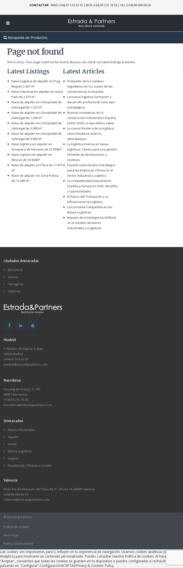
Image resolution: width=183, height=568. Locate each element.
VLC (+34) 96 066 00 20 (135, 5)
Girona (13, 277)
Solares (13, 458)
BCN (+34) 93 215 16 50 (101, 5)
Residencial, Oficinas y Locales (30, 465)
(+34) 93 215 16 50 (16, 400)
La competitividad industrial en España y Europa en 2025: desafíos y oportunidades (92, 186)
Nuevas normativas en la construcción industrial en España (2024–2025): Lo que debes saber (91, 117)
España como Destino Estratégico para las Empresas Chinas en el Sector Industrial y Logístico (91, 170)
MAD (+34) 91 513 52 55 (67, 5)
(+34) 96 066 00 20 (16, 494)
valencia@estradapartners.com (26, 499)
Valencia (14, 291)
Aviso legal (11, 535)
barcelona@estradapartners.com (28, 405)
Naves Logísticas (20, 451)
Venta (12, 444)
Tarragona (15, 284)
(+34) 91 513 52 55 (16, 359)
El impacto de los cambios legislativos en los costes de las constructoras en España (90, 86)
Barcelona (15, 270)
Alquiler (13, 437)
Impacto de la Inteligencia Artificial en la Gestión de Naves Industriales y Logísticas (91, 222)
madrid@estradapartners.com (25, 364)
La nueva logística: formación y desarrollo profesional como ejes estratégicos (91, 102)
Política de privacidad (18, 544)
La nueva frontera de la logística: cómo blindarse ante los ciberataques (90, 133)
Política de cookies (16, 527)
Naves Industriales (21, 430)
